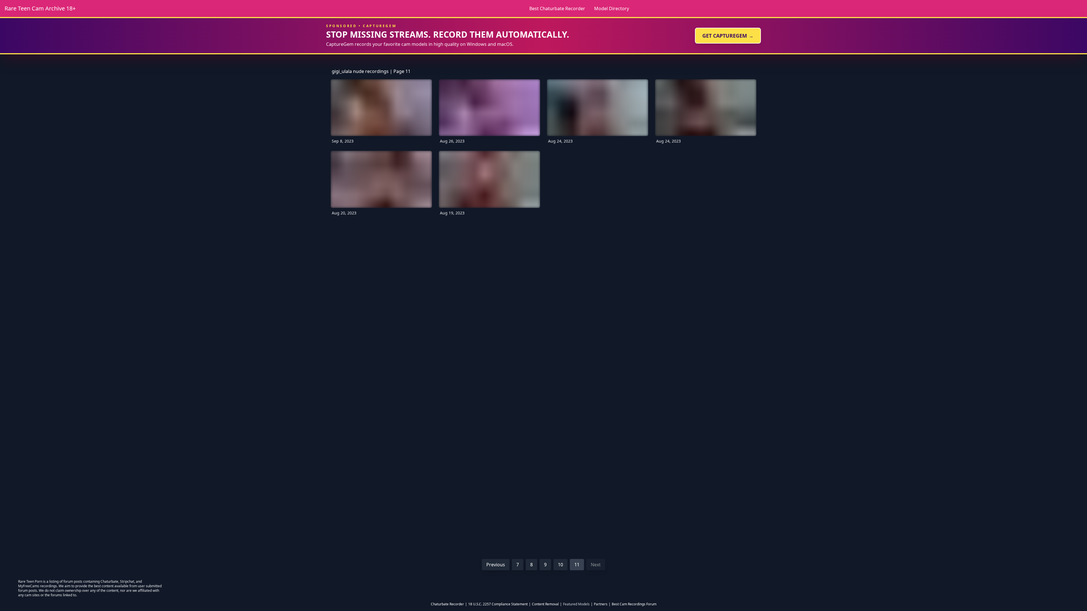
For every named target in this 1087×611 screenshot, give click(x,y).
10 (560, 564)
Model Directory (611, 8)
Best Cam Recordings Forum (634, 604)
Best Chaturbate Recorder (557, 8)
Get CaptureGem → (728, 35)
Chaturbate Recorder (447, 604)
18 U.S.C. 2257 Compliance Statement (498, 604)
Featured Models (576, 604)
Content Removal (545, 604)
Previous (495, 564)
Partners (600, 604)
